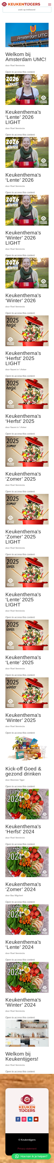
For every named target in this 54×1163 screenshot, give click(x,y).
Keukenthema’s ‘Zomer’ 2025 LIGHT (23, 537)
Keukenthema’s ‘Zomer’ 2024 (23, 886)
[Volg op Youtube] (36, 1119)
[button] (31, 1156)
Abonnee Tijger (17, 780)
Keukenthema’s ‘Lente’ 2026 (23, 177)
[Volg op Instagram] (24, 1119)
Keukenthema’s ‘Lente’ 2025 (23, 659)
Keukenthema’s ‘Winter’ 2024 (23, 1002)
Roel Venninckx (17, 65)
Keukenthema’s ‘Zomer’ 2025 (23, 476)
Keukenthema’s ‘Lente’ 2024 (23, 944)
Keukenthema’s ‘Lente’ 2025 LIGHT (23, 599)
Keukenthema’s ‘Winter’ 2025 (23, 717)
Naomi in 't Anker (18, 369)
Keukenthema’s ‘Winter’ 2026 (23, 297)
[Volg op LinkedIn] (30, 1119)
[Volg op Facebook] (18, 1119)
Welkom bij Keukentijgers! (21, 1056)
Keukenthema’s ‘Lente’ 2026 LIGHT (23, 117)
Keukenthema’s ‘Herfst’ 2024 (23, 829)
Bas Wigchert (16, 895)
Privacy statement (27, 1148)
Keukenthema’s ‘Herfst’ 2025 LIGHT (23, 358)
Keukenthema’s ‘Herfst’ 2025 (23, 418)
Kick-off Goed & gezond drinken (23, 771)
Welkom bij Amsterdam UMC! (25, 56)
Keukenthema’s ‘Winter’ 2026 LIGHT (23, 238)
